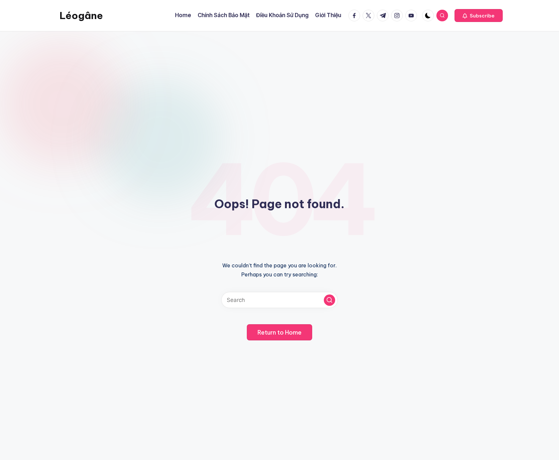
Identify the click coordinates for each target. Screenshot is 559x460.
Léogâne (81, 15)
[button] (479, 15)
